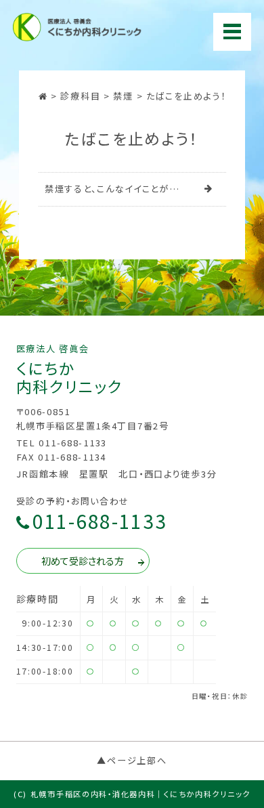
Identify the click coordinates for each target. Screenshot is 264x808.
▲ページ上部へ (132, 760)
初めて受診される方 (82, 561)
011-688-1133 (99, 521)
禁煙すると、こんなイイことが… (112, 188)
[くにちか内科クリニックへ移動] (45, 95)
